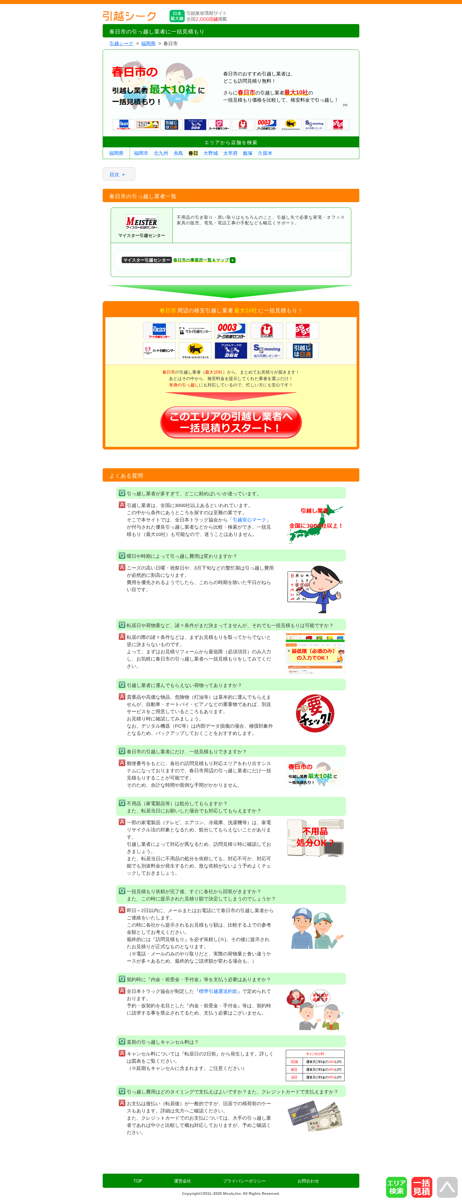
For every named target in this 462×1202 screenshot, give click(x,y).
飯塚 (248, 153)
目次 (114, 174)
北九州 (161, 153)
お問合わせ (308, 1181)
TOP (137, 1181)
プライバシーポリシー (244, 1181)
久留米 (265, 153)
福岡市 (141, 153)
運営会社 (182, 1181)
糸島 (178, 153)
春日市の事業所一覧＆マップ (176, 260)
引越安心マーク (249, 520)
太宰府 (230, 153)
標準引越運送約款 (218, 991)
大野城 (210, 153)
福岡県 (116, 153)
